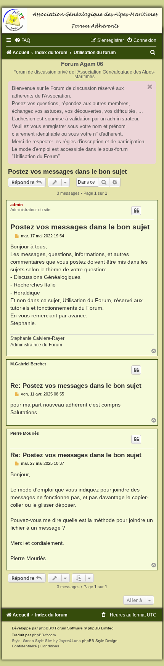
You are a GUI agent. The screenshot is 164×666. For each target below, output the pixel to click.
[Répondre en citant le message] (136, 210)
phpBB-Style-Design (99, 641)
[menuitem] (22, 40)
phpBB (45, 628)
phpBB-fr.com (44, 635)
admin (16, 204)
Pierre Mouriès (24, 433)
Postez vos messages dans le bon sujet (67, 171)
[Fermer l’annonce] (150, 87)
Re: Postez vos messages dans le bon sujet (75, 385)
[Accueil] (82, 20)
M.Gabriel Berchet (28, 364)
